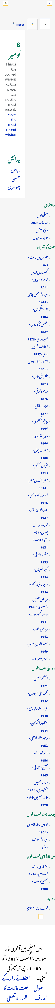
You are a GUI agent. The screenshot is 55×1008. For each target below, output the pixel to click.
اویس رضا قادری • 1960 (37, 827)
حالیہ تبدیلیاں (40, 237)
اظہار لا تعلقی (18, 997)
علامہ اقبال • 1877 (40, 409)
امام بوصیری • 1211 (40, 282)
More (20, 24)
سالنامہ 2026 (39, 222)
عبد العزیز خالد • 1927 (38, 513)
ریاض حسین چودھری (14, 177)
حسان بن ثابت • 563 (38, 260)
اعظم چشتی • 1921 (40, 681)
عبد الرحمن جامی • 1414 (38, 297)
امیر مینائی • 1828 (38, 338)
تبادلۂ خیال (33, 24)
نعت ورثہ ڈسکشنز (37, 908)
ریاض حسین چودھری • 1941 (38, 602)
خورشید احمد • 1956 (40, 756)
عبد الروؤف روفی (40, 842)
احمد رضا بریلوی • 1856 (38, 364)
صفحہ (45, 24)
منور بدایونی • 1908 (40, 453)
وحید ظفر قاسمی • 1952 (38, 741)
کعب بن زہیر (40, 271)
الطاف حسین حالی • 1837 (39, 349)
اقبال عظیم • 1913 (40, 468)
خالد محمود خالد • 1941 (38, 617)
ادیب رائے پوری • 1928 (40, 528)
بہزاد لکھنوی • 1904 (40, 424)
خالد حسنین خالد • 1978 (37, 800)
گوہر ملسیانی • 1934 (41, 572)
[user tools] (5, 3)
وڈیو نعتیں (42, 229)
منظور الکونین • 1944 (39, 726)
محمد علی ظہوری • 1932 (38, 696)
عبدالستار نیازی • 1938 (37, 711)
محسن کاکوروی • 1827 (38, 327)
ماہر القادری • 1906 (40, 439)
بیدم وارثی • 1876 (41, 394)
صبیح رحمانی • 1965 (40, 770)
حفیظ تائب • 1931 (40, 543)
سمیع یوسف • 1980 (40, 884)
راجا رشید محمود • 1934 (38, 587)
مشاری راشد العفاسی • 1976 (38, 869)
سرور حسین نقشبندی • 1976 (38, 785)
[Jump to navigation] (49, 3)
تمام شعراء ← (39, 658)
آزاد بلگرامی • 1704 (40, 312)
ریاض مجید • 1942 (40, 632)
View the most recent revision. (8, 123)
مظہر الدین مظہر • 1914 (38, 483)
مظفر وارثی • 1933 (40, 557)
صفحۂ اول (42, 214)
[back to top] (40, 916)
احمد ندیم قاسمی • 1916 (38, 498)
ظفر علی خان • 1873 (40, 379)
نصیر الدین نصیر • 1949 (37, 647)
